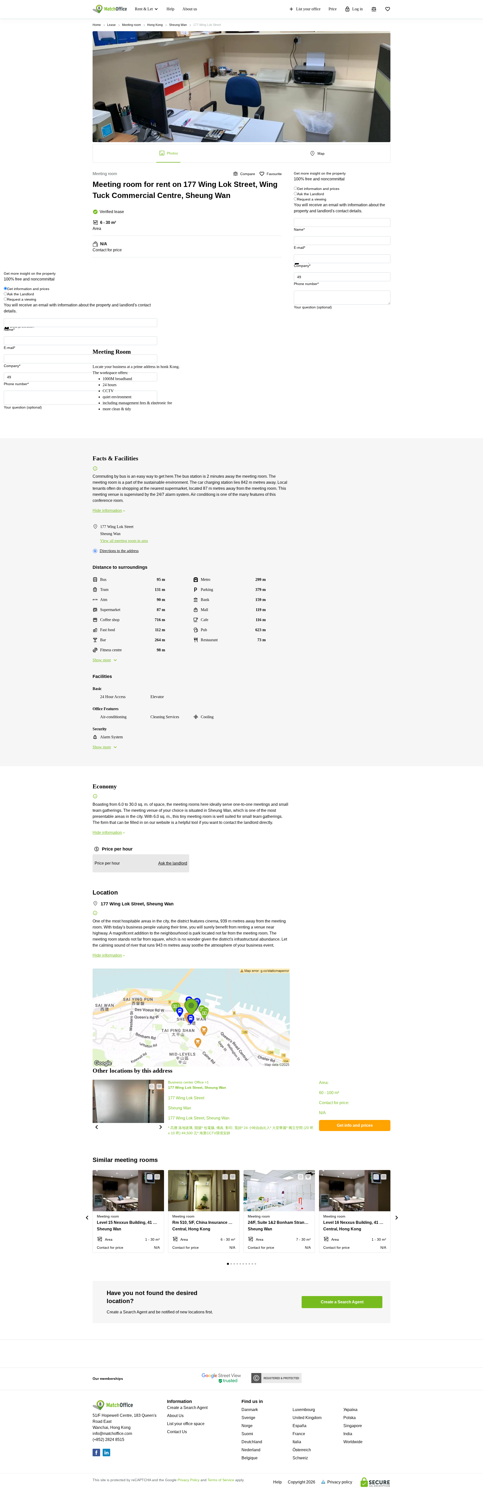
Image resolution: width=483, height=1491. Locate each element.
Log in (357, 9)
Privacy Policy (188, 1480)
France (299, 1434)
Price (333, 9)
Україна (350, 1409)
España (299, 1426)
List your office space (186, 1424)
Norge (247, 1426)
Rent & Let (144, 9)
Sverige (248, 1418)
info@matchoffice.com (112, 1433)
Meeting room (131, 24)
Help (170, 9)
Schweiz (300, 1458)
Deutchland (252, 1442)
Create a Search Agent (187, 1407)
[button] (96, 1127)
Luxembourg (304, 1409)
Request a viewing (311, 199)
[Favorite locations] (387, 9)
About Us (175, 1416)
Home (97, 24)
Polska (349, 1418)
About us (189, 9)
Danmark (250, 1409)
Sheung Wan (178, 24)
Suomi (247, 1434)
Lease (111, 24)
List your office (308, 9)
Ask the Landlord (310, 194)
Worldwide (353, 1442)
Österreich (302, 1450)
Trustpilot (301, 267)
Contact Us (177, 1432)
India (347, 1434)
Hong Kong (155, 24)
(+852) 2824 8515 (108, 1439)
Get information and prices (318, 189)
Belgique (250, 1458)
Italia (297, 1442)
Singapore (352, 1426)
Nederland (251, 1450)
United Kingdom (307, 1418)
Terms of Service (221, 1480)
